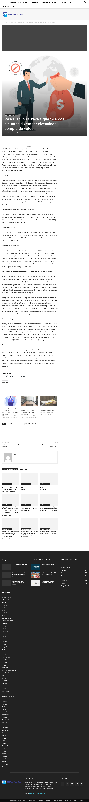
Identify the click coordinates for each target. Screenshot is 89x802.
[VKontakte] (77, 784)
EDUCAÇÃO (9, 423)
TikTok (4, 748)
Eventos (4, 639)
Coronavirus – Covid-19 (8, 621)
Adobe (4, 602)
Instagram (5, 667)
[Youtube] (81, 784)
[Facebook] (3, 140)
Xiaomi (4, 767)
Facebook (4, 641)
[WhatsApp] (15, 140)
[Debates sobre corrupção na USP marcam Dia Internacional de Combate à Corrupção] (10, 401)
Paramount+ (5, 704)
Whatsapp (5, 764)
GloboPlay (5, 652)
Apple (3, 607)
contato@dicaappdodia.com (37, 793)
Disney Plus (5, 626)
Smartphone (22, 2)
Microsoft (4, 683)
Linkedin (4, 681)
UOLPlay (4, 756)
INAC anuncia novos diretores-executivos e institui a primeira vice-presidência (27, 411)
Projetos (55, 2)
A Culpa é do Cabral (7, 600)
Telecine (4, 743)
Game (3, 649)
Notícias (13, 2)
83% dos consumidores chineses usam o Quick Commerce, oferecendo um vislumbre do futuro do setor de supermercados (10, 535)
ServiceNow (46, 2)
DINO (8, 132)
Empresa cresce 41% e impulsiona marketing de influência (45, 445)
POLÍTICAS (27, 423)
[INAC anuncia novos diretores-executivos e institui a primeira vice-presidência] (29, 401)
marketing (16, 423)
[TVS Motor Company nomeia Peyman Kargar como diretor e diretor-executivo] (29, 500)
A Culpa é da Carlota (8, 597)
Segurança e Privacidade (9, 725)
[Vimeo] (72, 784)
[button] (85, 2)
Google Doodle (6, 657)
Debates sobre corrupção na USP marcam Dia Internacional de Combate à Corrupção (10, 411)
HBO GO (4, 660)
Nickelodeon (5, 691)
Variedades (5, 759)
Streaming (34, 2)
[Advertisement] (44, 37)
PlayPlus (4, 707)
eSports (4, 636)
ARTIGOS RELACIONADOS (10, 469)
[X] (7, 140)
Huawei (4, 665)
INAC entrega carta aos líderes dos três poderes (47, 409)
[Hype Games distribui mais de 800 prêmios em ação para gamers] (29, 479)
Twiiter (4, 751)
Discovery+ (5, 623)
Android (4, 605)
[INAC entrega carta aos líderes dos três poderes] (48, 401)
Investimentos (6, 673)
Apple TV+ (5, 613)
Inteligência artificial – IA (9, 670)
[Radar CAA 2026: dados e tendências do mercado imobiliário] (49, 479)
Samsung (4, 722)
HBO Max (4, 662)
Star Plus (4, 735)
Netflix (4, 688)
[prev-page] (3, 542)
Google (4, 654)
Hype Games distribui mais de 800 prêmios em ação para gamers (28, 487)
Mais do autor (23, 469)
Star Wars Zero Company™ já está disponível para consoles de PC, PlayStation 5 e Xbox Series (48, 508)
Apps (4, 2)
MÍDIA (22, 423)
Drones (4, 628)
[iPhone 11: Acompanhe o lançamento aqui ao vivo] (35, 583)
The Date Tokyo (66, 2)
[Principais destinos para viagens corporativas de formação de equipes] (49, 524)
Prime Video (5, 712)
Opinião (4, 701)
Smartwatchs (5, 733)
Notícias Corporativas (11, 22)
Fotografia (5, 647)
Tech (3, 740)
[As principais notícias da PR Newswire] (35, 567)
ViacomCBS (5, 761)
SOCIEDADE (34, 423)
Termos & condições (10, 6)
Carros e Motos (6, 618)
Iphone (4, 678)
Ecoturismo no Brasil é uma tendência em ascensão (14, 445)
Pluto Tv (4, 709)
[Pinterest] (11, 140)
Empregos (5, 631)
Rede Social (5, 720)
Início (3, 22)
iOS (3, 675)
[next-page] (6, 542)
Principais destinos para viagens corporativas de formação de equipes (48, 533)
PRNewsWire (5, 714)
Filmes (4, 644)
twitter (4, 754)
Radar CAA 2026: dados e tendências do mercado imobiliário (46, 487)
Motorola (4, 686)
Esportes (4, 634)
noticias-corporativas (8, 699)
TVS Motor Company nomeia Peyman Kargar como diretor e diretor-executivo (29, 508)
